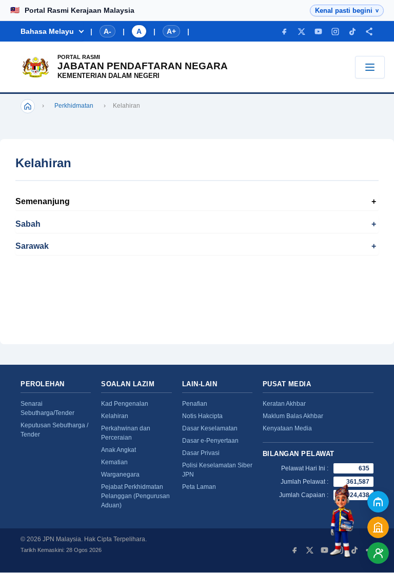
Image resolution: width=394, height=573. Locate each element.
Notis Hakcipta (202, 416)
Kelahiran (114, 416)
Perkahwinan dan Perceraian (125, 433)
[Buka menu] (370, 67)
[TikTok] (352, 31)
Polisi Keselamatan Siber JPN (217, 470)
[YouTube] (318, 31)
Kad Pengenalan (124, 403)
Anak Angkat (118, 449)
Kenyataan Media (287, 428)
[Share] (369, 31)
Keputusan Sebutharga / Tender (54, 430)
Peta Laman (199, 486)
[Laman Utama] (28, 106)
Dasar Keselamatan (210, 428)
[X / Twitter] (301, 31)
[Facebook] (284, 31)
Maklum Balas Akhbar (293, 416)
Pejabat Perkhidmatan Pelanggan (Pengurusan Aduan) (135, 496)
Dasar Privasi (201, 453)
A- (107, 31)
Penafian (194, 403)
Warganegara (120, 474)
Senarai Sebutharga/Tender (47, 408)
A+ (171, 31)
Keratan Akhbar (284, 403)
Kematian (114, 462)
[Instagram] (335, 31)
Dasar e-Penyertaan (210, 440)
